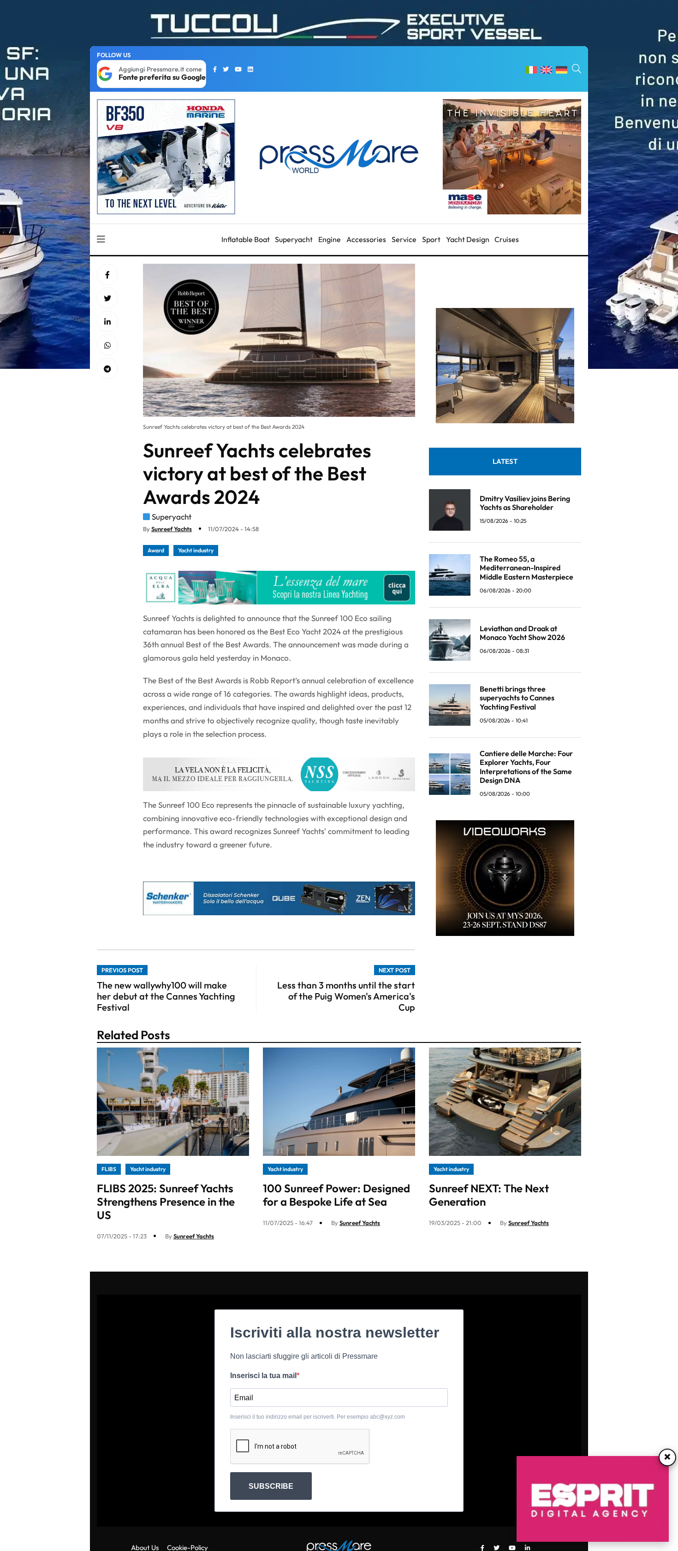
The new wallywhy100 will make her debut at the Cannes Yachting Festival (166, 996)
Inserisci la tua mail (263, 1375)
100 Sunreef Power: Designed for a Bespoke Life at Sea (336, 1194)
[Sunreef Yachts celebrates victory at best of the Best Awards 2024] (107, 321)
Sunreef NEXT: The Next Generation (489, 1194)
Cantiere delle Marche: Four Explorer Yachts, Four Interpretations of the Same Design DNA (526, 767)
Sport (431, 239)
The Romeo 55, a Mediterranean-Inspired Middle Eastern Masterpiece (526, 567)
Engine (329, 239)
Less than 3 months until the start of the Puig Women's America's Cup (346, 996)
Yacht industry (196, 550)
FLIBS (108, 1169)
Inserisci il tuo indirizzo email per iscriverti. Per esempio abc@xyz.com (317, 1417)
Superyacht (294, 239)
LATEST (505, 461)
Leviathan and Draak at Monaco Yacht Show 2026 (522, 633)
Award (156, 550)
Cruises (506, 239)
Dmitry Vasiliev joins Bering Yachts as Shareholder (525, 503)
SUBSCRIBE (271, 1486)
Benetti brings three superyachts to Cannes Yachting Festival (517, 697)
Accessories (366, 239)
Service (404, 239)
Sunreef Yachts (171, 529)
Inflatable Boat (245, 239)
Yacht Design (467, 239)
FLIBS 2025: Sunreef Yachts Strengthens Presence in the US (166, 1201)
